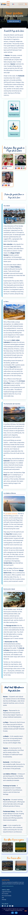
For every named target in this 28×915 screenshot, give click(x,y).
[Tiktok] (7, 906)
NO (16, 912)
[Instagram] (5, 906)
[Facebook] (2, 906)
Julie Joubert (6, 183)
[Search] (26, 4)
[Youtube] (12, 906)
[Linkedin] (10, 906)
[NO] (25, 910)
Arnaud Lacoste (20, 166)
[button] (3, 847)
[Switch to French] (13, 4)
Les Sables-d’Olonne (11, 513)
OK (12, 912)
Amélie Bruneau (7, 166)
